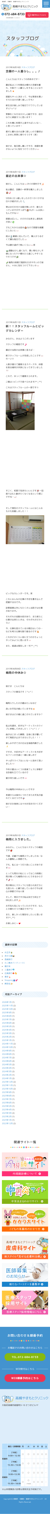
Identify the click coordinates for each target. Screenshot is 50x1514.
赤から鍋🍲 (10, 956)
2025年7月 (7, 1019)
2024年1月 (7, 1078)
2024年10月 (7, 1047)
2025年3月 (7, 1033)
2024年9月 (7, 1050)
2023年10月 (7, 1088)
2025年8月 (7, 1016)
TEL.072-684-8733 (25, 1357)
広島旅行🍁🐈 (11, 973)
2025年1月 (7, 1040)
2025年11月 (7, 1005)
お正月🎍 (9, 952)
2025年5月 (7, 1026)
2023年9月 (7, 1092)
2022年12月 (7, 1123)
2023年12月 (7, 1081)
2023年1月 (7, 1120)
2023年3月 (7, 1113)
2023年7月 (7, 1099)
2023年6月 (7, 1102)
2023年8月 (7, 1095)
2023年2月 (7, 1116)
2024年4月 (7, 1068)
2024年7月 (7, 1057)
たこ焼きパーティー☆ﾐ (15, 962)
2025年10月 (7, 1009)
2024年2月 (7, 1075)
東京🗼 (8, 976)
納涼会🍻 (9, 983)
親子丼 (7, 966)
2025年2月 (7, 1036)
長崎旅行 (8, 959)
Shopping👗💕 (11, 980)
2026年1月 (7, 1002)
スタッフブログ (28, 67)
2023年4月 (7, 1109)
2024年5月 (7, 1064)
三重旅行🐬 (10, 969)
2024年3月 (7, 1071)
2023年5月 (7, 1106)
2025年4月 (7, 1030)
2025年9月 (7, 1012)
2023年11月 (7, 1085)
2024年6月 (7, 1061)
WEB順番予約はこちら (25, 1378)
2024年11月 (7, 1043)
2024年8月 (7, 1054)
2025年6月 (7, 1023)
